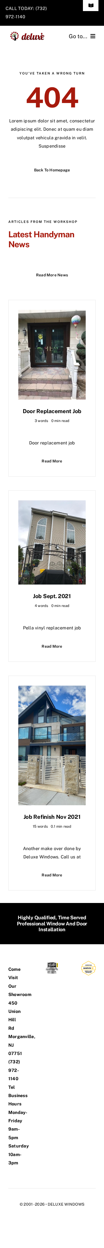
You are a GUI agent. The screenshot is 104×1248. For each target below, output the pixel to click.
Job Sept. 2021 (52, 596)
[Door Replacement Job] (52, 313)
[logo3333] (29, 33)
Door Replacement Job (52, 411)
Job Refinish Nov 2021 (52, 817)
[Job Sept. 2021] (52, 504)
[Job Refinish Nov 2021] (52, 689)
